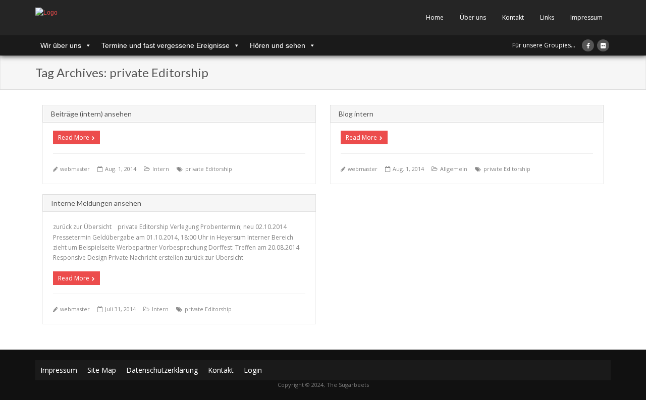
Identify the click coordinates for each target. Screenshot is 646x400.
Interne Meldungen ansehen (96, 203)
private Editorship (208, 169)
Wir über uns (60, 45)
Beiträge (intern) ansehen (91, 113)
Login (253, 370)
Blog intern (356, 113)
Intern (160, 169)
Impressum (586, 17)
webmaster (75, 169)
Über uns (473, 17)
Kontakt (513, 17)
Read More (73, 137)
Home (435, 17)
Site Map (101, 370)
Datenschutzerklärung (162, 370)
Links (547, 17)
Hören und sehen (277, 45)
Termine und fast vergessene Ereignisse (165, 45)
